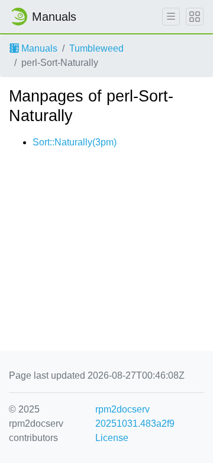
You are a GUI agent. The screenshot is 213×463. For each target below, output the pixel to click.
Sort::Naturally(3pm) (75, 142)
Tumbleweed (96, 48)
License (111, 438)
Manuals (38, 48)
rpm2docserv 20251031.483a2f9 (135, 416)
